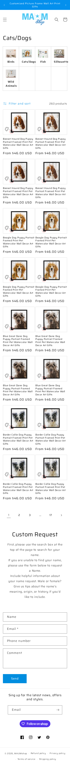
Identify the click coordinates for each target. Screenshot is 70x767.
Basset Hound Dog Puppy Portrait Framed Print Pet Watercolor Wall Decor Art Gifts (18, 143)
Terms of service (26, 759)
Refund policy (38, 753)
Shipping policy (47, 759)
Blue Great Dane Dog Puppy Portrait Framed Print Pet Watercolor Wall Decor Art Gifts (18, 341)
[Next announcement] (65, 5)
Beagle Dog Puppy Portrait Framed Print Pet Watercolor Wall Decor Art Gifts (18, 242)
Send (15, 678)
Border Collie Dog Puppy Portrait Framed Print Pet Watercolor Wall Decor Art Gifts (18, 439)
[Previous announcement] (4, 5)
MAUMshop (20, 753)
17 (50, 515)
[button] (5, 19)
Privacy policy (57, 753)
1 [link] (9, 515)
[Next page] (61, 515)
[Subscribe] (57, 709)
